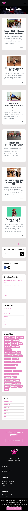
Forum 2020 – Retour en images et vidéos (14, 32)
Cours (18, 352)
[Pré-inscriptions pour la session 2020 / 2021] (14, 172)
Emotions (12, 355)
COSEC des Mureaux (10, 352)
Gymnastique (13, 365)
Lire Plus (22, 47)
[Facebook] (5, 267)
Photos (6, 321)
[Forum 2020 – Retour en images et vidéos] (14, 23)
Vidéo (20, 386)
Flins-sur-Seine (9, 362)
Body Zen (14, 343)
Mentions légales (14, 456)
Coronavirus (8, 349)
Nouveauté (7, 377)
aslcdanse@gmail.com (7, 470)
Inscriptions (7, 316)
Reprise (17, 380)
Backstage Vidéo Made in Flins (14, 220)
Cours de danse (8, 311)
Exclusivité (15, 359)
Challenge (7, 346)
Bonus (20, 343)
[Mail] (8, 267)
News (5, 319)
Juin (14, 368)
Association (8, 340)
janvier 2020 (7, 416)
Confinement (15, 346)
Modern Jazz (8, 374)
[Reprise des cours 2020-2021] (14, 61)
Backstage (16, 340)
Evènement (8, 359)
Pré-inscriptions (9, 380)
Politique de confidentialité (14, 458)
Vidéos (5, 324)
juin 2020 (6, 407)
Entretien (19, 355)
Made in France (17, 371)
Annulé (13, 337)
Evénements (7, 313)
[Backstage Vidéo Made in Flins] (14, 212)
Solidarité (17, 383)
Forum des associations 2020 (14, 143)
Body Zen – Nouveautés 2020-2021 (14, 105)
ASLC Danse (20, 337)
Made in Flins (8, 371)
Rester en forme (9, 383)
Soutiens (7, 386)
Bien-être (7, 343)
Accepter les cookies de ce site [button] (14, 508)
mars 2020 (6, 413)
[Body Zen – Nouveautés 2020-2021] (14, 96)
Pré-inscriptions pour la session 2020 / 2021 (14, 181)
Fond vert (17, 362)
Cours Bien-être (8, 308)
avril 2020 (6, 410)
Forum (6, 365)
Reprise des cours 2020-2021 (14, 69)
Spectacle (14, 386)
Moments (15, 374)
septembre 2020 (8, 401)
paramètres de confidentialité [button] (14, 506)
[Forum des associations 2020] (14, 135)
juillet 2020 (7, 404)
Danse (6, 355)
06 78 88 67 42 (5, 471)
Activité (7, 337)
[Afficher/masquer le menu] (25, 2)
